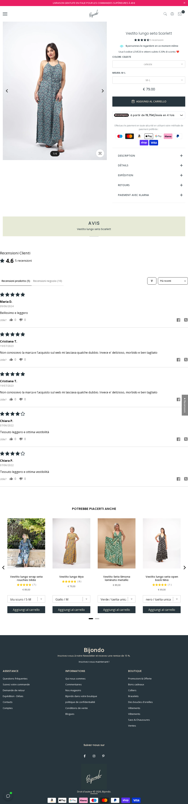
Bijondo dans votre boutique (81, 696)
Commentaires (73, 684)
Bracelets (133, 696)
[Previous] (10, 91)
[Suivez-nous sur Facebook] (84, 756)
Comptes (8, 708)
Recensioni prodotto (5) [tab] (15, 281)
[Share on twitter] (186, 320)
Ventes (132, 725)
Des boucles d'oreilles (140, 702)
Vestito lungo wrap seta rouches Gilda (26, 578)
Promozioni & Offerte (140, 678)
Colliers (132, 690)
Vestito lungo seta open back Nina (162, 578)
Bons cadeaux (136, 684)
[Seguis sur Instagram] (94, 756)
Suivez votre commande (16, 684)
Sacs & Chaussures (139, 719)
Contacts (7, 702)
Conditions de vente (76, 708)
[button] (142, 40)
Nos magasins (73, 690)
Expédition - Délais (13, 696)
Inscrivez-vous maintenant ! (94, 661)
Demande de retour (14, 690)
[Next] (99, 91)
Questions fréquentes (15, 678)
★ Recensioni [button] (185, 405)
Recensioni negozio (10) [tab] (47, 281)
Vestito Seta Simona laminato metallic (116, 578)
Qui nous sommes (75, 678)
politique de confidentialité (80, 702)
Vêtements (134, 708)
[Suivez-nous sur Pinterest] (103, 756)
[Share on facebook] (178, 320)
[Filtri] (151, 281)
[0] (180, 14)
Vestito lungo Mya (71, 576)
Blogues (69, 714)
